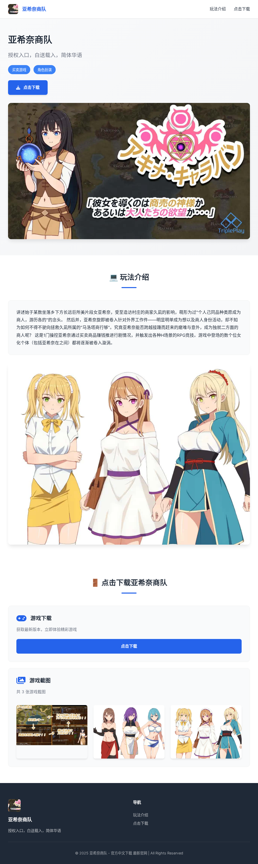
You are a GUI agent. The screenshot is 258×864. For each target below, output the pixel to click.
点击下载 (242, 8)
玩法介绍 (218, 8)
